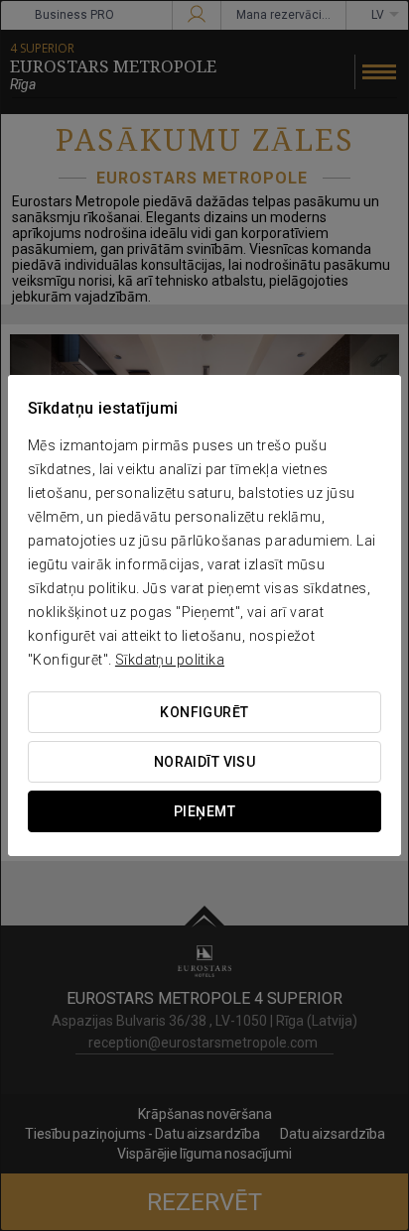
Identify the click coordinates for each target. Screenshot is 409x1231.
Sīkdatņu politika (169, 660)
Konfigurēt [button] (204, 712)
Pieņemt (204, 811)
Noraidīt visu (204, 762)
